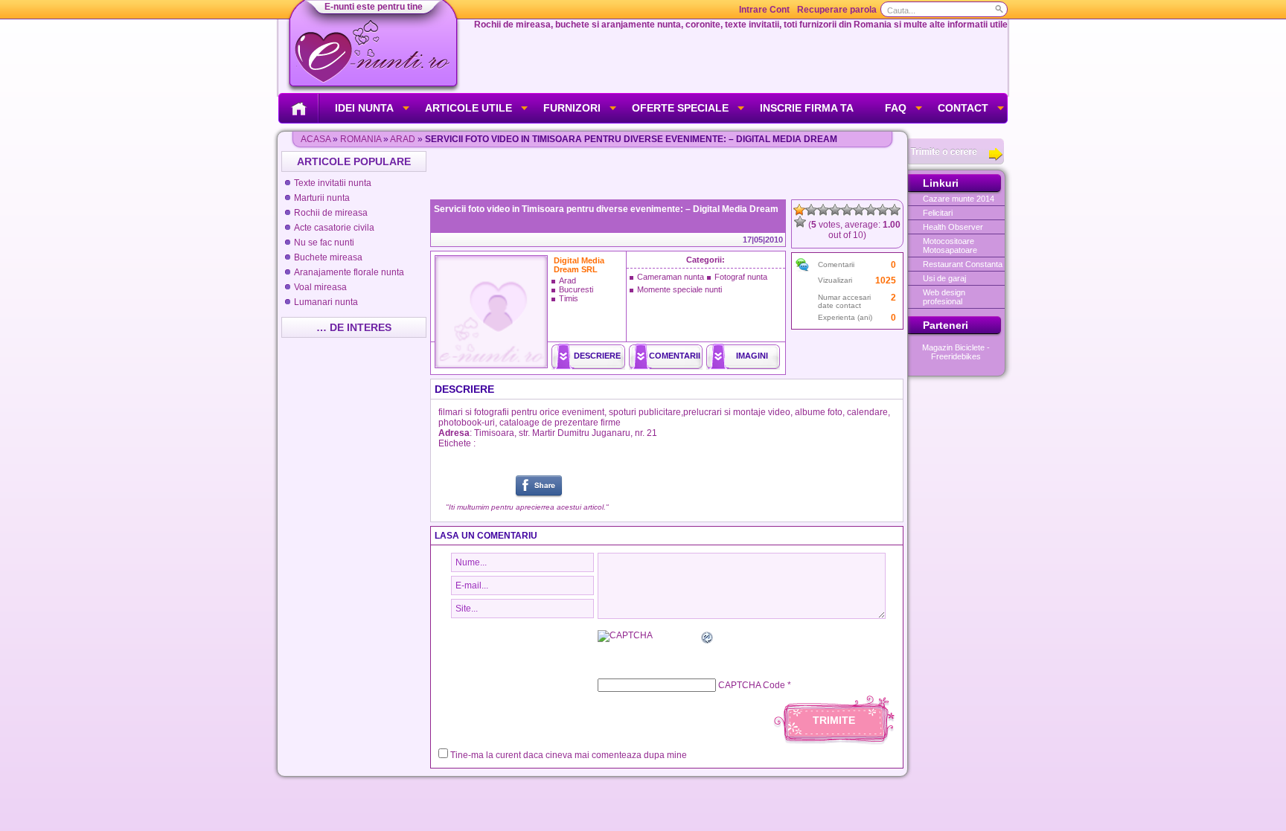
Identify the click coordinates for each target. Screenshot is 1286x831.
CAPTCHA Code (751, 685)
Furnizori (572, 108)
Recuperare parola (837, 9)
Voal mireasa (320, 287)
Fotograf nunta (740, 276)
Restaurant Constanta (962, 264)
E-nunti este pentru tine (373, 6)
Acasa (315, 139)
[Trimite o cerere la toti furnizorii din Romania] (956, 161)
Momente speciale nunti (679, 289)
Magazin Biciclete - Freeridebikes (956, 352)
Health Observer (953, 226)
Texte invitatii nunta (332, 183)
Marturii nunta (322, 198)
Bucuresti (576, 289)
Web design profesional (944, 297)
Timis (568, 298)
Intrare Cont (764, 9)
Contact (963, 108)
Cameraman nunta (670, 276)
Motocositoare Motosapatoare (950, 245)
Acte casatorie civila (334, 227)
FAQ (895, 108)
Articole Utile (468, 108)
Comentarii (674, 355)
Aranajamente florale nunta (349, 272)
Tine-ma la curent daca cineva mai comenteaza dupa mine (568, 755)
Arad (402, 139)
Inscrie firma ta (807, 108)
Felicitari (938, 212)
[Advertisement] (668, 173)
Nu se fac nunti (324, 242)
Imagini (752, 355)
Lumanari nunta (326, 302)
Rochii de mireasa (331, 213)
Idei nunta (364, 108)
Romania (360, 139)
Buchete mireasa (328, 257)
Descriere (597, 355)
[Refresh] (708, 640)
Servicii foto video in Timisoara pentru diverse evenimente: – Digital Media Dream (606, 209)
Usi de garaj (944, 278)
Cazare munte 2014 (958, 198)
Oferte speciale (680, 108)
